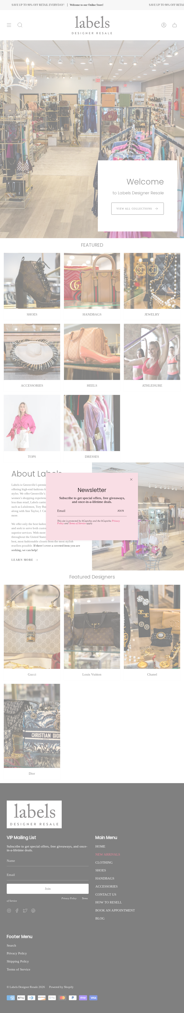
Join (121, 510)
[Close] (131, 479)
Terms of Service (77, 523)
